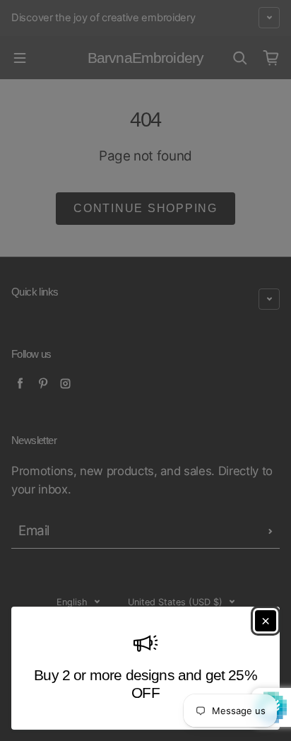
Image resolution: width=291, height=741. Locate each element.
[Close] (265, 620)
